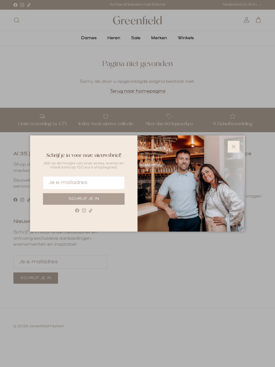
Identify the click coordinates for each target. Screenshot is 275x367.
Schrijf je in (83, 198)
